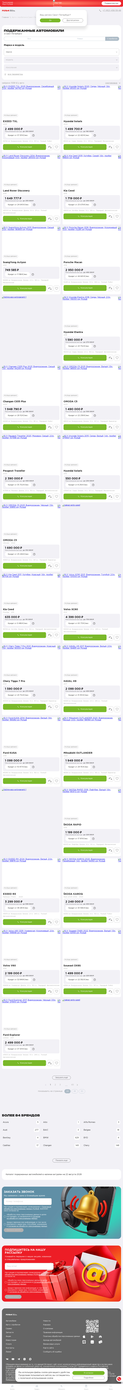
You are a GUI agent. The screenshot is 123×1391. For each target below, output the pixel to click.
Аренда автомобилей (52, 1340)
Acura (20, 1122)
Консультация (26, 147)
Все (29, 39)
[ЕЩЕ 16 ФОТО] (92, 243)
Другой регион (73, 20)
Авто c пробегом (13, 1325)
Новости (46, 1321)
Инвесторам (11, 1340)
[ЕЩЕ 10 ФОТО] (92, 102)
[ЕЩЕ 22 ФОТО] (31, 946)
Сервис (9, 1328)
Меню (111, 1389)
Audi (20, 1130)
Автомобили (11, 1321)
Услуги (9, 1344)
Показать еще (61, 1160)
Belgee (101, 1130)
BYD (101, 1138)
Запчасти (10, 1332)
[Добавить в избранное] (56, 147)
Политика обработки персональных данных (61, 1336)
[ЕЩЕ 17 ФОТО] (92, 382)
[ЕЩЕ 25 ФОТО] (92, 590)
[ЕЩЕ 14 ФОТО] (92, 451)
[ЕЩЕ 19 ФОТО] (31, 102)
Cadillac (20, 1145)
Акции (8, 1336)
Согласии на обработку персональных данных (27, 1226)
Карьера (46, 1325)
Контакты (10, 1348)
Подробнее (88, 1378)
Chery (101, 1145)
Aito (61, 1122)
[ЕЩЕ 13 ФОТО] (31, 171)
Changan (61, 1145)
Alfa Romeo (101, 1122)
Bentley (20, 1138)
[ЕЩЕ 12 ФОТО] (92, 171)
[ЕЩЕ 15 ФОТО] (31, 451)
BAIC (61, 1130)
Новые (80, 39)
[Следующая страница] (77, 1084)
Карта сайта (48, 1348)
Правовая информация (52, 1332)
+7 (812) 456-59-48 (112, 10)
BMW (61, 1138)
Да (50, 20)
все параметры (15, 74)
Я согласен (88, 1373)
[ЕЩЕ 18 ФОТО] (31, 1015)
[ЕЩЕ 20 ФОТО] (31, 874)
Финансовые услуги (51, 1344)
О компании (48, 1328)
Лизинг (8, 1352)
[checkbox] (28, 1216)
